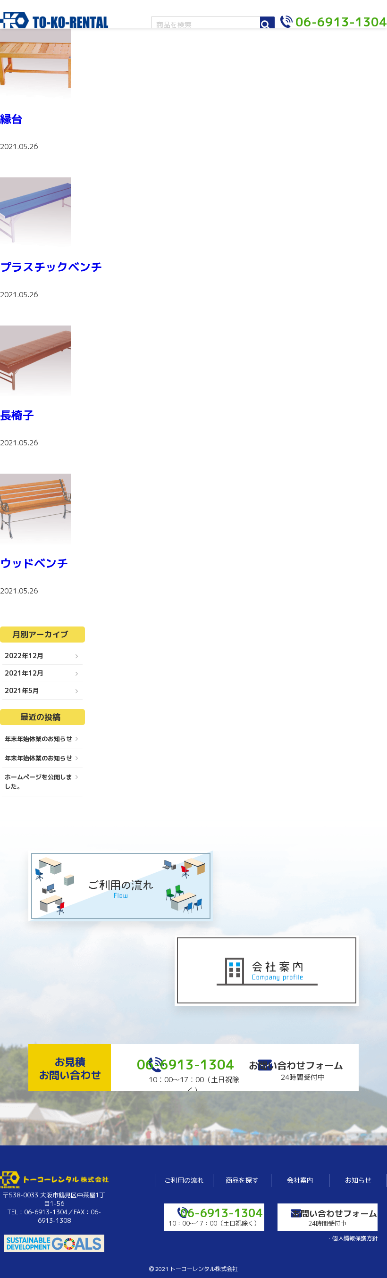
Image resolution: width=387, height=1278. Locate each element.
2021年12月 (24, 672)
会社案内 (300, 1180)
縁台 (11, 119)
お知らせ (358, 1180)
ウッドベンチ (34, 563)
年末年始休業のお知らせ (38, 739)
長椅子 (17, 415)
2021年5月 (22, 690)
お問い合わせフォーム (296, 1065)
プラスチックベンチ (51, 267)
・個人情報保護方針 (352, 1238)
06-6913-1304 (185, 1064)
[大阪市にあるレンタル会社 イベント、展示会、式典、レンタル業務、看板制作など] (54, 25)
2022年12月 (24, 655)
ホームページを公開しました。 (38, 782)
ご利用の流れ (184, 1180)
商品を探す (242, 1180)
